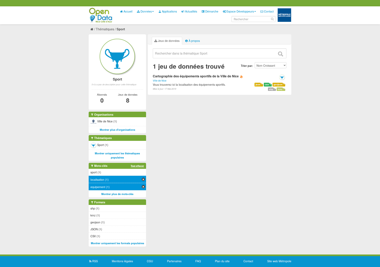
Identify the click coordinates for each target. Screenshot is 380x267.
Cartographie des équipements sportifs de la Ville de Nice (196, 76)
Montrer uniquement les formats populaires (117, 243)
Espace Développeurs (240, 11)
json (258, 84)
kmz (280, 89)
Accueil (127, 11)
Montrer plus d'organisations (117, 130)
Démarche (211, 11)
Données (146, 11)
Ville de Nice (159, 80)
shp (271, 89)
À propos (194, 41)
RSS (94, 261)
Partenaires (174, 261)
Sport (121, 29)
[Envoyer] (280, 54)
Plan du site (222, 261)
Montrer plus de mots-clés (117, 194)
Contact (268, 11)
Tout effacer (137, 166)
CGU (150, 261)
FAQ (198, 261)
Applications (169, 11)
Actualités (190, 11)
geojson (278, 84)
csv (267, 84)
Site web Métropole (279, 261)
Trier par (246, 66)
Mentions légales (122, 261)
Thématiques (105, 29)
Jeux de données (168, 41)
